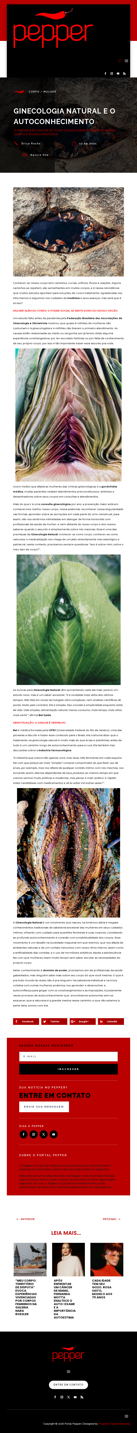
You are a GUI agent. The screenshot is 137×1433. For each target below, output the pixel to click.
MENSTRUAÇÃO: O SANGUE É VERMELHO (39, 722)
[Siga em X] (44, 1134)
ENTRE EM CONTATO (68, 1384)
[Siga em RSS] (124, 73)
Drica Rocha (31, 143)
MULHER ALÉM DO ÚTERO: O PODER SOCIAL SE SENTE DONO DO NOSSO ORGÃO (65, 310)
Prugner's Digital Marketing (114, 1423)
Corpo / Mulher (42, 91)
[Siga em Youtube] (117, 73)
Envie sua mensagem (44, 1106)
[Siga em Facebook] (105, 73)
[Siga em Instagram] (111, 73)
